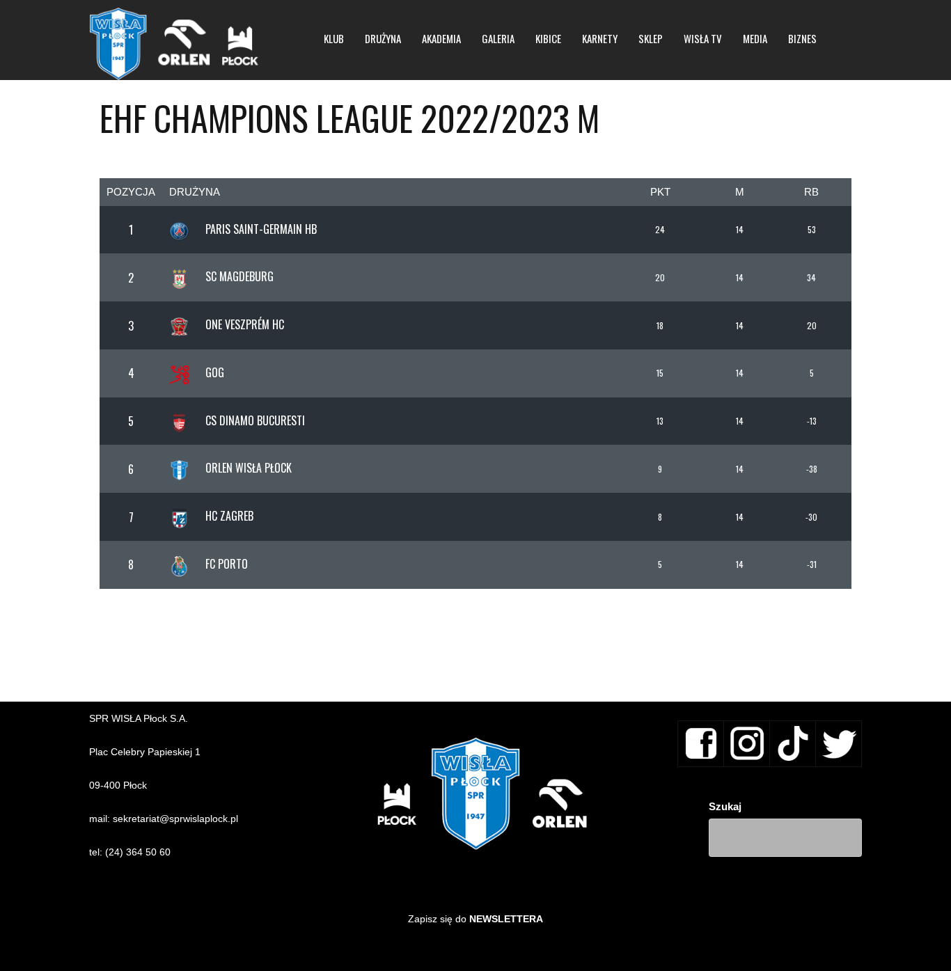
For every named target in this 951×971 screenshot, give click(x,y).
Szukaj (725, 806)
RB (811, 192)
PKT (660, 192)
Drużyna (194, 192)
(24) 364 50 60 (138, 852)
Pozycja (131, 192)
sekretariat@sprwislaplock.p (174, 818)
